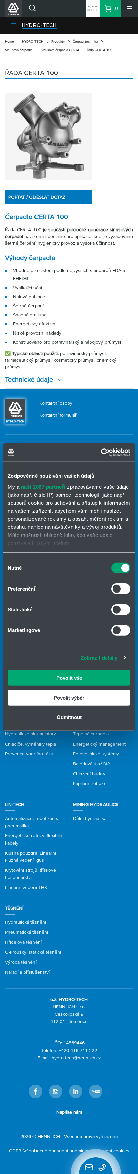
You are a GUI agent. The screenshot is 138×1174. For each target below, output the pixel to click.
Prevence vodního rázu (29, 753)
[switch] (120, 588)
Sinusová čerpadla (18, 50)
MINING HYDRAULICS (95, 804)
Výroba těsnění (21, 962)
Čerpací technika (85, 41)
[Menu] (129, 8)
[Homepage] (15, 410)
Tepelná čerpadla (91, 733)
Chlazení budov (89, 773)
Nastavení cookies (110, 1150)
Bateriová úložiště (91, 763)
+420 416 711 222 (78, 1050)
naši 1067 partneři (43, 486)
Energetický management (99, 744)
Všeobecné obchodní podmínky (56, 1150)
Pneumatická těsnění (26, 932)
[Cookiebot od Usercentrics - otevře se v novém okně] (101, 452)
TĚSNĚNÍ (14, 908)
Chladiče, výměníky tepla (30, 744)
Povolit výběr (69, 697)
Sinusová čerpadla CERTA (60, 50)
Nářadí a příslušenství (27, 972)
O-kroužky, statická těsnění (33, 952)
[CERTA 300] (48, 136)
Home (9, 41)
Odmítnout (69, 717)
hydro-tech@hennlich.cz (76, 1057)
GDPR (15, 1150)
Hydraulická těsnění (25, 922)
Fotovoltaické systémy (96, 753)
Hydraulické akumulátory (30, 733)
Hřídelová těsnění (23, 942)
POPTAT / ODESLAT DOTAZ (36, 197)
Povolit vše (69, 678)
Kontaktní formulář (58, 415)
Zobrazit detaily (99, 657)
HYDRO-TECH (39, 25)
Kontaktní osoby (55, 403)
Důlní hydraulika (89, 818)
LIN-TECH (14, 804)
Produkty (58, 41)
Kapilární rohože (90, 783)
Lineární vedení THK (26, 887)
